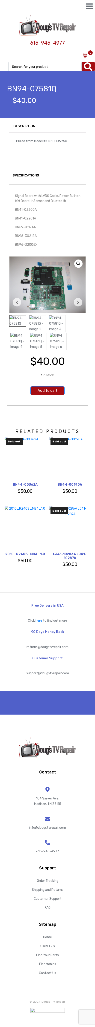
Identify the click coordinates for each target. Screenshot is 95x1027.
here (39, 621)
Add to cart (47, 390)
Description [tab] (24, 126)
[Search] (88, 66)
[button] (78, 264)
